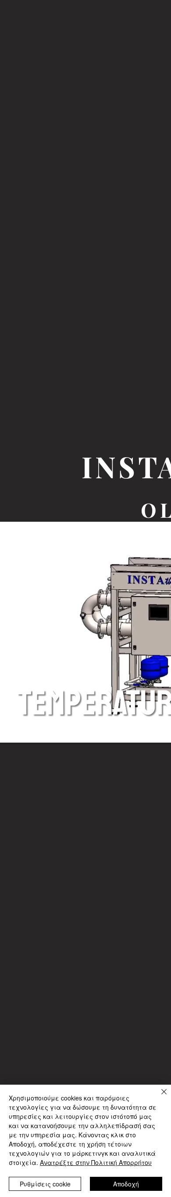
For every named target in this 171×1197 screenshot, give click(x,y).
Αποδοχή (126, 1183)
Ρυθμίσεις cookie (45, 1183)
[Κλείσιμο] (158, 1096)
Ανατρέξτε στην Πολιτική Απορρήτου (96, 1162)
